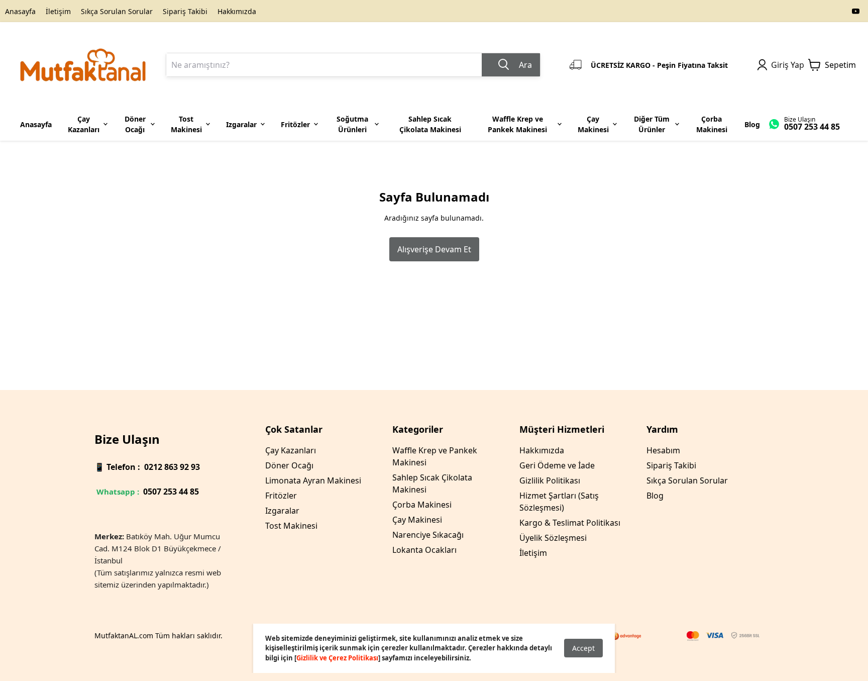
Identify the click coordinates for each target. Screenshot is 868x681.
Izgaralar (282, 510)
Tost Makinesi (291, 525)
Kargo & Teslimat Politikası (569, 522)
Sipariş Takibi (185, 11)
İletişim (58, 11)
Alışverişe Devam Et (434, 249)
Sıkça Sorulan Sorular (117, 11)
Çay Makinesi (417, 519)
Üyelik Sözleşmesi (553, 537)
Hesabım (663, 450)
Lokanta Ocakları (424, 549)
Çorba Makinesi (422, 504)
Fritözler (281, 495)
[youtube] (856, 11)
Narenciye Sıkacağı (428, 534)
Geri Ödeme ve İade (557, 465)
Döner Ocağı (289, 465)
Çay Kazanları (290, 450)
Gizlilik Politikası (549, 480)
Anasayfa (20, 11)
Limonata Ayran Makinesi (313, 480)
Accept (583, 648)
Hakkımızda (237, 11)
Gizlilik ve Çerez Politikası (337, 657)
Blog (655, 495)
